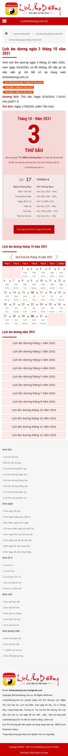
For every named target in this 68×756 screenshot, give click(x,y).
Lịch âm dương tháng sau (15, 486)
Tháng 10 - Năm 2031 (34, 118)
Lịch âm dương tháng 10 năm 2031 (34, 410)
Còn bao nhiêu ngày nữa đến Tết (18, 528)
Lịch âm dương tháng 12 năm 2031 (34, 435)
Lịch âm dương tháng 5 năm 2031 (34, 376)
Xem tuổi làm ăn (11, 625)
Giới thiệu (24, 752)
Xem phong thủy (11, 630)
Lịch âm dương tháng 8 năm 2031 (34, 401)
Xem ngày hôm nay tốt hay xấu (18, 534)
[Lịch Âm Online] (6, 34)
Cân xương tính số (12, 583)
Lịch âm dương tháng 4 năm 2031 (34, 368)
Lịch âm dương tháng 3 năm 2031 (34, 359)
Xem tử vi (7, 557)
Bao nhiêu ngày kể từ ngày (16, 523)
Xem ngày (7, 503)
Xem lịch (7, 449)
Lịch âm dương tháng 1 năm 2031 (34, 343)
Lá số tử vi (8, 565)
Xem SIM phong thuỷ (13, 656)
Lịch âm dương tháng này (15, 480)
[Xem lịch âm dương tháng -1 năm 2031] (11, 257)
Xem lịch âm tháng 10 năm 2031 (34, 257)
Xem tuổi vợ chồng (12, 613)
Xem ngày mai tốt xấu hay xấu (17, 540)
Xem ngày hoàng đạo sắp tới (16, 517)
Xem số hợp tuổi (11, 644)
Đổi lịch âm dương (12, 463)
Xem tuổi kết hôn (11, 607)
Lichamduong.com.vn (34, 21)
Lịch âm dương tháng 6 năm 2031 (34, 385)
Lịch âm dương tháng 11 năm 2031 (34, 426)
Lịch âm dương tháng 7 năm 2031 (34, 393)
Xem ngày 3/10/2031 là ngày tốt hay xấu (34, 229)
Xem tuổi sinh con (11, 619)
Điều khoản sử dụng (39, 752)
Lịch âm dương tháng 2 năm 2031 (34, 351)
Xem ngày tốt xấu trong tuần (16, 546)
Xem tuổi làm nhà (11, 602)
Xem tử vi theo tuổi (12, 588)
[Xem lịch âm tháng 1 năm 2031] (57, 257)
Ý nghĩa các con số (12, 650)
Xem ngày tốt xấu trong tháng (17, 552)
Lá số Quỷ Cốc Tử (12, 577)
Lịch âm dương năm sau (14, 498)
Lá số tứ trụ (9, 571)
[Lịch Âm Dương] (34, 14)
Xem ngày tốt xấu (11, 511)
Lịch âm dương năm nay (14, 492)
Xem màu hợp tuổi (12, 638)
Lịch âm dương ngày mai (15, 474)
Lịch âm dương (10, 457)
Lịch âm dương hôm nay (14, 468)
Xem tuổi (7, 594)
